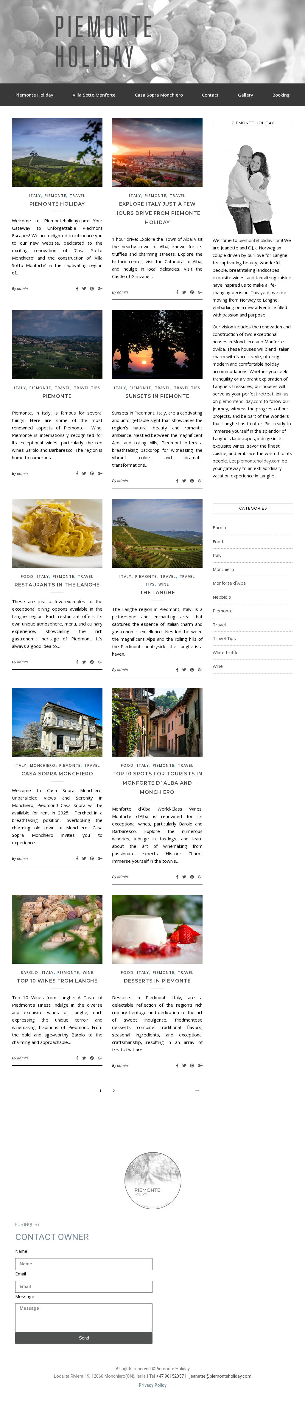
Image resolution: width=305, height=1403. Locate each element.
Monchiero (42, 765)
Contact (210, 95)
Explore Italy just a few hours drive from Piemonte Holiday (157, 213)
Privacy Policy (152, 1385)
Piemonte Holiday (105, 42)
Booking (281, 95)
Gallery (245, 95)
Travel (77, 195)
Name (21, 1251)
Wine (163, 584)
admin (22, 288)
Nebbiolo (222, 597)
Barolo (29, 972)
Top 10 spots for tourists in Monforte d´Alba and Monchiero (157, 783)
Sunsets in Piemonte (157, 396)
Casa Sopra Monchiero (159, 95)
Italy (35, 195)
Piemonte (55, 195)
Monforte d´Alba (229, 583)
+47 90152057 (170, 1376)
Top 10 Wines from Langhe (57, 981)
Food (27, 576)
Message (24, 1296)
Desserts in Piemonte (157, 981)
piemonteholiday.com (260, 240)
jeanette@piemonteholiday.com (220, 1376)
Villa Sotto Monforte (94, 95)
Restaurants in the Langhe (57, 585)
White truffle (226, 652)
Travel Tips (87, 387)
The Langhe (157, 592)
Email (20, 1274)
